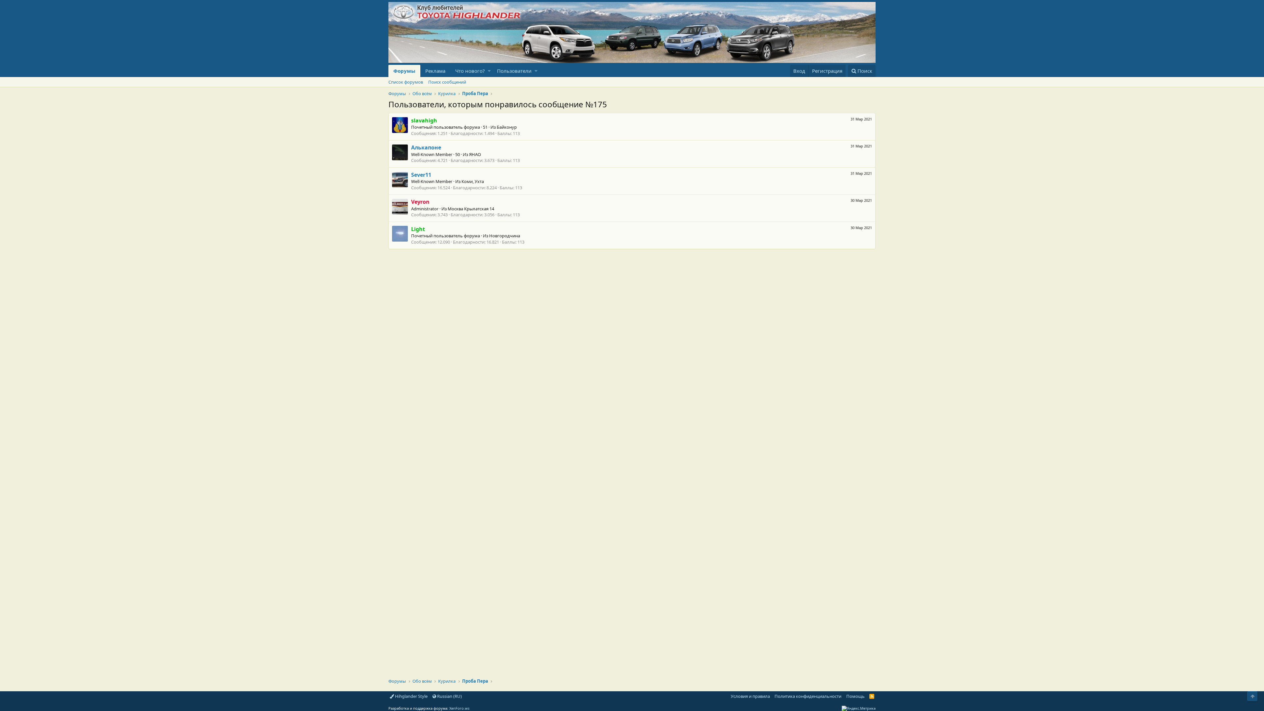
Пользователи (514, 70)
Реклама (435, 70)
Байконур (507, 127)
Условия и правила (750, 696)
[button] (489, 71)
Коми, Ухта (472, 181)
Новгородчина (504, 236)
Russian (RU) (449, 696)
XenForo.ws (459, 708)
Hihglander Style (411, 696)
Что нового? (470, 70)
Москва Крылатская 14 (471, 209)
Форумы (404, 70)
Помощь (855, 696)
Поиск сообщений (447, 82)
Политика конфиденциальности (808, 696)
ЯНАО (475, 154)
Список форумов (405, 82)
